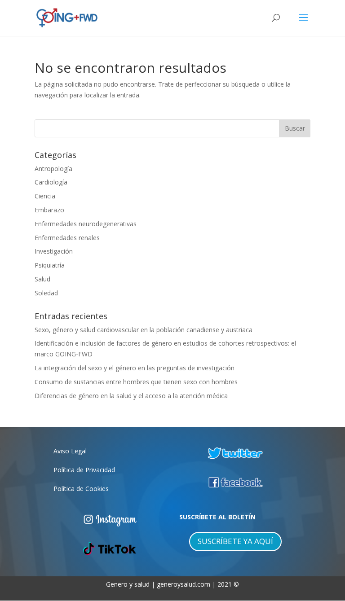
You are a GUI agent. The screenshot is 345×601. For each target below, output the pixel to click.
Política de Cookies (81, 488)
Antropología (53, 168)
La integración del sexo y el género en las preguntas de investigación (134, 368)
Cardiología (51, 182)
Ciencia (45, 196)
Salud (42, 279)
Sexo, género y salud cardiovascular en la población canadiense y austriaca (143, 329)
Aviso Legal (70, 451)
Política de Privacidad (84, 469)
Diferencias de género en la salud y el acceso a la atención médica (131, 395)
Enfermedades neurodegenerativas (86, 223)
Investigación (54, 251)
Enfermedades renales (67, 237)
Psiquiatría (50, 265)
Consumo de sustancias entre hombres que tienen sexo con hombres (136, 381)
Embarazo (49, 210)
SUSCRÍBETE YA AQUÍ (235, 541)
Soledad (46, 293)
